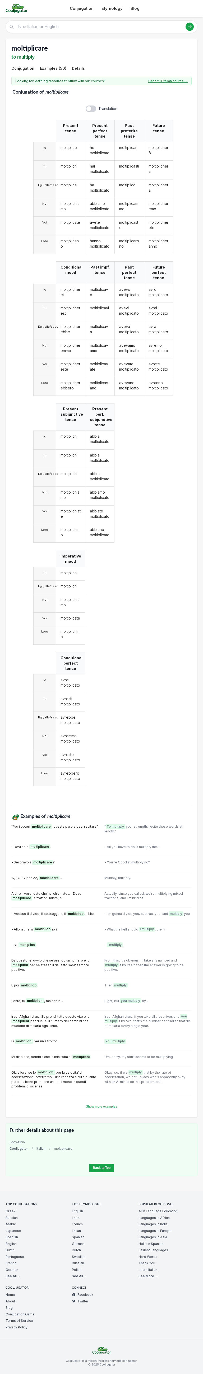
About (10, 1301)
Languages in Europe (155, 1231)
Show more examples (101, 1106)
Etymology (112, 8)
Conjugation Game (20, 1314)
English (11, 1244)
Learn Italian (148, 1270)
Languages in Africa (154, 1218)
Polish (76, 1270)
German (12, 1270)
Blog (135, 8)
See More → (148, 1276)
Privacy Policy (16, 1327)
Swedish (78, 1257)
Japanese (13, 1231)
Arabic (11, 1224)
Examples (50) (53, 68)
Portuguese (15, 1257)
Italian (40, 1149)
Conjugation (82, 8)
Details (78, 68)
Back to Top (101, 1168)
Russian (12, 1218)
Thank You (147, 1263)
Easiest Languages (153, 1250)
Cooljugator (19, 1149)
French (11, 1263)
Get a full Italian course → (168, 81)
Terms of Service (19, 1321)
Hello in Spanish (151, 1244)
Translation (107, 108)
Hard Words (148, 1257)
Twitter (83, 1301)
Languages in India (153, 1224)
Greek (11, 1211)
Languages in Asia (153, 1237)
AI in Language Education (158, 1211)
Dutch (10, 1250)
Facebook (85, 1295)
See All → (13, 1276)
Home (10, 1295)
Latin (75, 1218)
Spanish (12, 1237)
